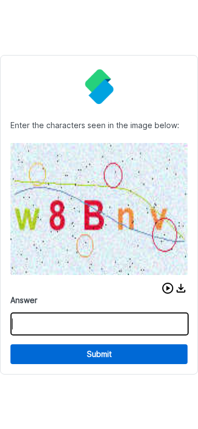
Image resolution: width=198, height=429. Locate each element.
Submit (99, 354)
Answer (23, 300)
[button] (167, 288)
